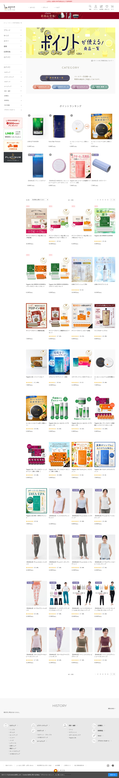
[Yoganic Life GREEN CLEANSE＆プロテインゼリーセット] (59, 269)
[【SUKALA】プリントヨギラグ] (38, 165)
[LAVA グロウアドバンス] (104, 269)
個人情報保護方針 (79, 765)
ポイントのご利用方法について (103, 60)
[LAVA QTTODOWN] (38, 126)
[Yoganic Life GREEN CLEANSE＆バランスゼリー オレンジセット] (36, 269)
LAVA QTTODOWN (33, 141)
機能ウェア (13, 748)
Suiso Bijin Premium (54, 141)
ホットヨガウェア (15, 751)
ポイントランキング (71, 106)
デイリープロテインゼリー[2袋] (81, 330)
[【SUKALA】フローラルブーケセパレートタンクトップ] (36, 639)
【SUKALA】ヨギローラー (98, 180)
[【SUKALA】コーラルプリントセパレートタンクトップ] (104, 547)
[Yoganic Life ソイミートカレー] (36, 362)
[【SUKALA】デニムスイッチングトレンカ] (59, 547)
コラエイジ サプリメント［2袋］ (58, 377)
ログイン (96, 9)
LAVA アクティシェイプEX (79, 284)
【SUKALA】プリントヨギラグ (36, 180)
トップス (12, 729)
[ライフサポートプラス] (104, 315)
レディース (13, 743)
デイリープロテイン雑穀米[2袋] (35, 330)
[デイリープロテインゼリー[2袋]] (82, 315)
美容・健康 (72, 725)
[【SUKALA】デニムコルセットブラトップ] (82, 500)
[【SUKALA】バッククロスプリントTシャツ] (59, 500)
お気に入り (107, 9)
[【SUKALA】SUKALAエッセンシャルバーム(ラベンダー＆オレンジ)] (59, 165)
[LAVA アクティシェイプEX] (82, 269)
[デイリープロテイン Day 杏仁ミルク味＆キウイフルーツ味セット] (59, 220)
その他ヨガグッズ (42, 737)
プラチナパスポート (104, 741)
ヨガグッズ (40, 730)
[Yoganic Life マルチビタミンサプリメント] (82, 454)
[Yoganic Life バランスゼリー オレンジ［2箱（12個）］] (59, 454)
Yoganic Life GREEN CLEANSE (103, 235)
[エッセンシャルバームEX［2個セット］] (101, 126)
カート (112, 9)
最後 (114, 200)
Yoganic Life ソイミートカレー (35, 377)
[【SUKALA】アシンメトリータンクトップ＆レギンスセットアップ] (104, 593)
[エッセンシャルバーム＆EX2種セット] (104, 362)
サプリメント (73, 732)
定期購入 (100, 725)
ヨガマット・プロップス (44, 734)
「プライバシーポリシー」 (47, 774)
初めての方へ (9, 765)
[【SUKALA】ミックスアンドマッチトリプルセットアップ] (59, 593)
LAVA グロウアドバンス (101, 284)
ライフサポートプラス (100, 330)
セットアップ (13, 735)
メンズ (12, 740)
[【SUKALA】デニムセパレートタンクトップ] (104, 500)
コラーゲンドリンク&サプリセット (82, 377)
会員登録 (101, 9)
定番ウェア (13, 746)
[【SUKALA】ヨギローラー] (101, 165)
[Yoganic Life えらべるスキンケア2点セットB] (82, 408)
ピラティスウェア (42, 725)
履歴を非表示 (111, 708)
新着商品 (100, 730)
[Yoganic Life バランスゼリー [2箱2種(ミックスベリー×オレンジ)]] (104, 408)
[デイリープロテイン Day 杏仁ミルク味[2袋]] (36, 220)
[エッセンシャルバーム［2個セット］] (80, 126)
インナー (12, 737)
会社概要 (57, 765)
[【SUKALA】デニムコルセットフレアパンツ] (82, 547)
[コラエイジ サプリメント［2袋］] (59, 362)
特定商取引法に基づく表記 (44, 765)
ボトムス (12, 732)
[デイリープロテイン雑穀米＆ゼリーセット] (59, 315)
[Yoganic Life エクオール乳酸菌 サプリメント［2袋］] (80, 165)
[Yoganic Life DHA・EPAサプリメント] (36, 500)
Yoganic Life (72, 737)
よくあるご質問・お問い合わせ (24, 765)
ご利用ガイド (67, 765)
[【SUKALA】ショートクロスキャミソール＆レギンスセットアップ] (82, 593)
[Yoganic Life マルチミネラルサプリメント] (104, 454)
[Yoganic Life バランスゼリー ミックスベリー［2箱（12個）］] (36, 454)
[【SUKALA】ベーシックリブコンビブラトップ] (82, 639)
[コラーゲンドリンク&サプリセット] (82, 362)
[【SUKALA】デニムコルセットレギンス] (36, 547)
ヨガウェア (12, 725)
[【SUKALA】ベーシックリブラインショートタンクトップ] (104, 639)
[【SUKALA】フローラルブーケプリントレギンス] (59, 639)
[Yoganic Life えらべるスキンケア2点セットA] (59, 408)
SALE (99, 735)
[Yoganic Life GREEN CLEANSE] (104, 220)
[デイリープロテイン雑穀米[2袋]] (36, 315)
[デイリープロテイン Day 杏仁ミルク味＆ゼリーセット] (82, 220)
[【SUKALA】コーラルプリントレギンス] (36, 593)
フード (71, 729)
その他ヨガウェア (15, 754)
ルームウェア (41, 741)
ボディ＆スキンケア (75, 735)
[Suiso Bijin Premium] (59, 126)
